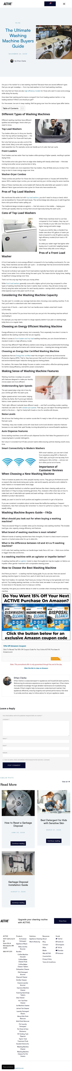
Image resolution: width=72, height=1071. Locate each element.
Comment (6, 719)
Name (5, 738)
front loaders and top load (24, 338)
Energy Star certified (23, 356)
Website (5, 752)
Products (19, 936)
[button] (64, 3)
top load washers (33, 197)
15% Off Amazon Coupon (14, 646)
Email (5, 745)
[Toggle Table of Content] (21, 108)
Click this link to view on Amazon (36, 668)
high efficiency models (32, 91)
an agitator (23, 561)
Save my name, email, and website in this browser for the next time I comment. (27, 760)
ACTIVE (5, 936)
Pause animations (8, 1067)
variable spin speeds (29, 408)
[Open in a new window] (36, 617)
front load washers (12, 283)
